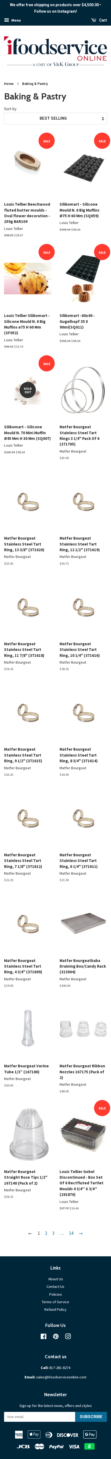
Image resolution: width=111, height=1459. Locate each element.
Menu (16, 20)
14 (71, 1233)
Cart (102, 20)
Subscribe (91, 1416)
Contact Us (55, 1286)
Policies (55, 1294)
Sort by (10, 108)
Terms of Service (55, 1301)
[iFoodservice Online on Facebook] (43, 1337)
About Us (55, 1279)
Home (9, 84)
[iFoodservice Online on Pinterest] (56, 1337)
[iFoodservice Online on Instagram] (68, 1337)
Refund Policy (55, 1309)
